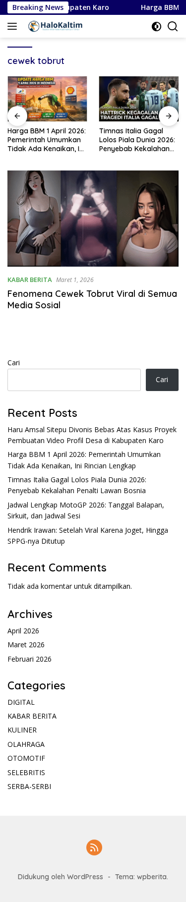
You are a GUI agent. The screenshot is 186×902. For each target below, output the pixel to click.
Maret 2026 (26, 644)
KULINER (22, 729)
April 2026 (23, 630)
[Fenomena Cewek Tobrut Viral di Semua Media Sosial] (93, 218)
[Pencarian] (173, 26)
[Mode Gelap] (156, 26)
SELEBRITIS (26, 772)
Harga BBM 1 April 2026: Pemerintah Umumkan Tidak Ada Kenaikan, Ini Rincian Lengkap (46, 140)
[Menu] (14, 26)
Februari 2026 (29, 659)
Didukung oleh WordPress (60, 876)
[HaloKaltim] (54, 26)
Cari (13, 362)
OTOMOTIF (26, 758)
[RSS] (94, 848)
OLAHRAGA (26, 744)
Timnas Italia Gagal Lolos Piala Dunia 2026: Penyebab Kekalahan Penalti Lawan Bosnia (137, 140)
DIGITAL (21, 702)
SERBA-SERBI (29, 786)
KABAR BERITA (29, 279)
